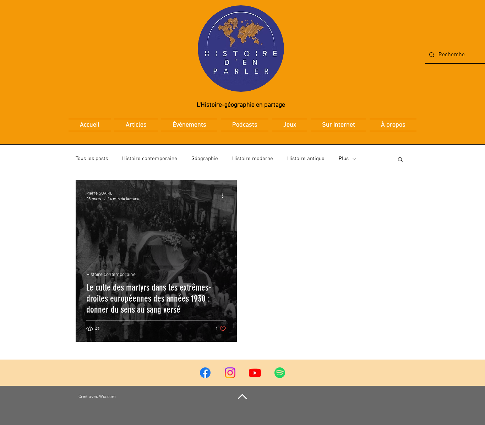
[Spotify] (280, 373)
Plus (344, 158)
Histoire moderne (252, 158)
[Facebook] (205, 373)
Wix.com (107, 397)
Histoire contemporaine (149, 158)
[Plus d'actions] (225, 196)
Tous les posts (92, 158)
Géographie (204, 158)
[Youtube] (255, 373)
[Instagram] (230, 373)
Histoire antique (306, 158)
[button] (400, 160)
